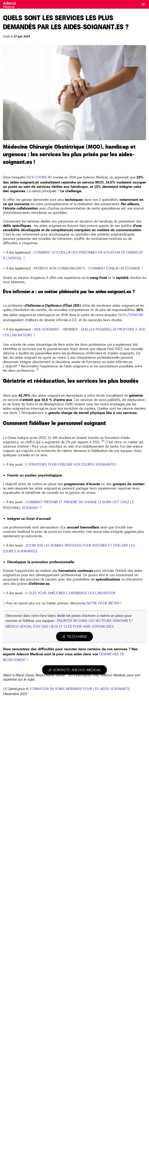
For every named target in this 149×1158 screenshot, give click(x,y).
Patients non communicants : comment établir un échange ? (88, 268)
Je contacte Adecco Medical (74, 670)
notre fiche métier (103, 603)
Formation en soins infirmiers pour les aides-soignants (79, 688)
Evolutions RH (39, 177)
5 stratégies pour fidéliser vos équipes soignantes (70, 464)
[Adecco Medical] (10, 3)
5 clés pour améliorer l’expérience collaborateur (70, 593)
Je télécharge (74, 636)
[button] (143, 4)
